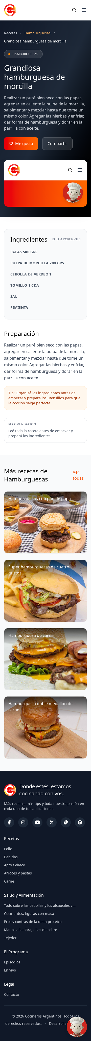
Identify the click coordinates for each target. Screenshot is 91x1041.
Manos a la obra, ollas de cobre (30, 929)
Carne (9, 881)
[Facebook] (9, 822)
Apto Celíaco (14, 865)
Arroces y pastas (18, 873)
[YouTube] (37, 822)
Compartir (57, 143)
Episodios (12, 962)
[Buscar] (74, 10)
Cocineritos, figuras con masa (29, 913)
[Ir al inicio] (10, 10)
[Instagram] (23, 822)
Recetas (10, 33)
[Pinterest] (80, 822)
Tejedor (10, 937)
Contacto (11, 994)
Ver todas (78, 475)
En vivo (10, 970)
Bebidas (11, 856)
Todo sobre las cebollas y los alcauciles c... (40, 905)
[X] (52, 822)
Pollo (8, 848)
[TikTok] (66, 822)
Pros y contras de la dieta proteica (33, 921)
